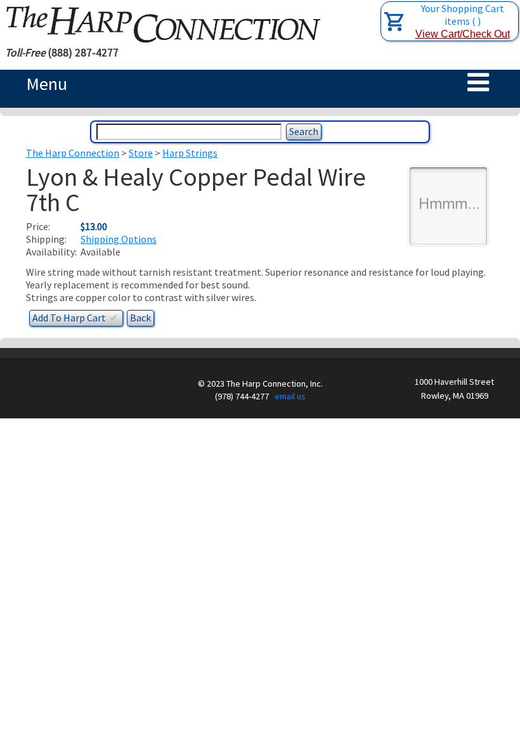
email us (290, 396)
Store (141, 152)
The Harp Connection (72, 152)
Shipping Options (119, 239)
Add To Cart (75, 317)
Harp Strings (190, 152)
